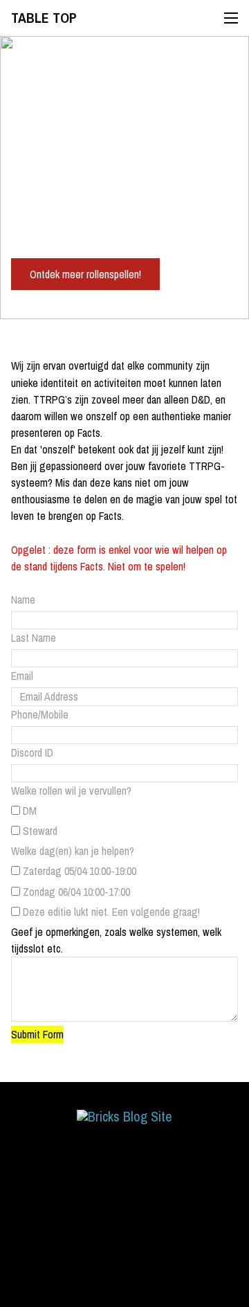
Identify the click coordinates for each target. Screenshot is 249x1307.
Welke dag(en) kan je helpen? (72, 850)
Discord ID (32, 752)
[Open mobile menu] (231, 18)
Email (22, 675)
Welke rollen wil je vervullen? (71, 790)
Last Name (33, 637)
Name (23, 599)
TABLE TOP (44, 18)
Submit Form (37, 1034)
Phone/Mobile (39, 714)
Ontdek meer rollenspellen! (85, 274)
